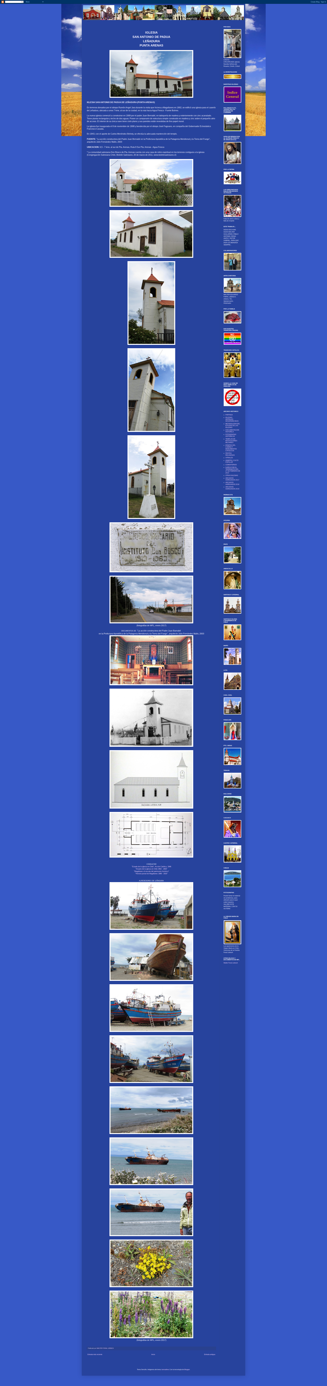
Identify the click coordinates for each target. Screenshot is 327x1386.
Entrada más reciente (94, 1354)
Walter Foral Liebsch (231, 963)
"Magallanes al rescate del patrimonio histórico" (151, 871)
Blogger (187, 1369)
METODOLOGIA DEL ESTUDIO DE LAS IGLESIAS (232, 425)
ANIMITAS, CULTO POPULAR (231, 461)
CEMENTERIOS (231, 465)
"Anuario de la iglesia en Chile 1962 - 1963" (151, 869)
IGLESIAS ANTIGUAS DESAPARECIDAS (231, 419)
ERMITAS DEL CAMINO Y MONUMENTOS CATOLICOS (231, 448)
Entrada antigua (209, 1354)
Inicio (153, 1354)
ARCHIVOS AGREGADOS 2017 (232, 479)
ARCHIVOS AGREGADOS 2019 (232, 488)
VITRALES (229, 458)
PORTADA (229, 415)
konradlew (165, 1369)
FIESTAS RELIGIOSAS (230, 454)
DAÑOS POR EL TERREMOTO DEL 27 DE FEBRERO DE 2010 (232, 470)
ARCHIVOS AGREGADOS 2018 (232, 483)
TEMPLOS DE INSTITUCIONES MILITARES (231, 441)
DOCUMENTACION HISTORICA (232, 431)
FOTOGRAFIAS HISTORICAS (230, 435)
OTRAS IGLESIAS (231, 475)
